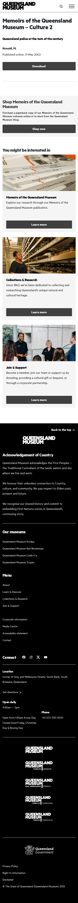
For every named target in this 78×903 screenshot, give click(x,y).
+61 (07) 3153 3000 (52, 717)
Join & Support (11, 605)
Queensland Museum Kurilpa (18, 541)
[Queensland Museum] (19, 6)
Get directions (10, 692)
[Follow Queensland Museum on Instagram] (31, 657)
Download (39, 66)
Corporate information (15, 619)
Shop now (39, 129)
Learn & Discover (12, 591)
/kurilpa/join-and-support (39, 366)
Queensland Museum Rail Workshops (23, 548)
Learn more (39, 224)
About (6, 584)
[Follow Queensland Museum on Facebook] (23, 657)
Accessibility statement (15, 633)
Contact (7, 640)
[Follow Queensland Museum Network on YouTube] (45, 657)
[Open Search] (61, 6)
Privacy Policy (10, 866)
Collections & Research (15, 598)
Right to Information (14, 872)
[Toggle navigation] (72, 6)
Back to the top (61, 430)
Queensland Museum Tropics (18, 562)
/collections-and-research (39, 278)
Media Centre (10, 626)
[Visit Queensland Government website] (39, 850)
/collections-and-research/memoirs (39, 193)
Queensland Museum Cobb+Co (20, 555)
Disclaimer (8, 879)
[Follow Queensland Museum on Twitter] (38, 657)
